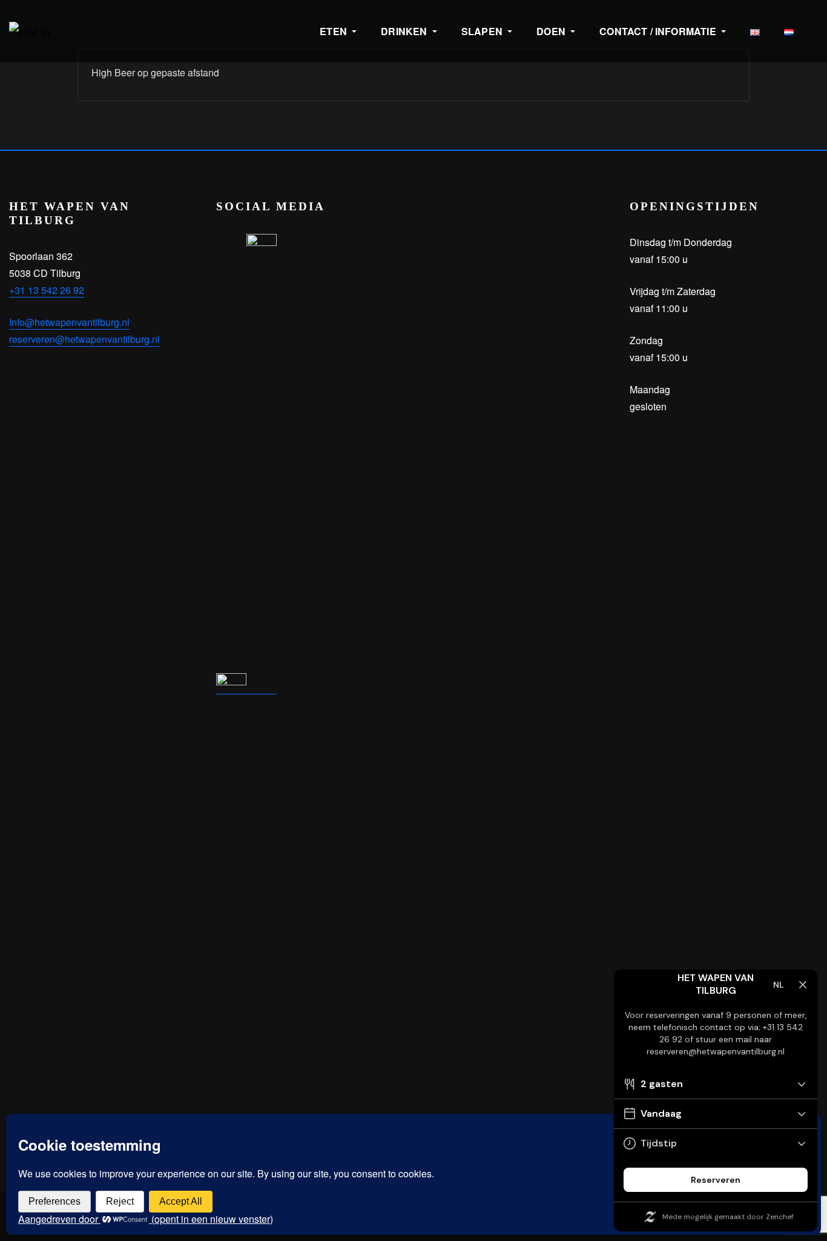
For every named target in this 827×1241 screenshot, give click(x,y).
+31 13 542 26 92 (46, 290)
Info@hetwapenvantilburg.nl (69, 322)
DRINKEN (405, 31)
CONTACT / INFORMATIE (659, 31)
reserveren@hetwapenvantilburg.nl (84, 339)
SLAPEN (483, 31)
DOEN (552, 31)
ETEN (334, 31)
